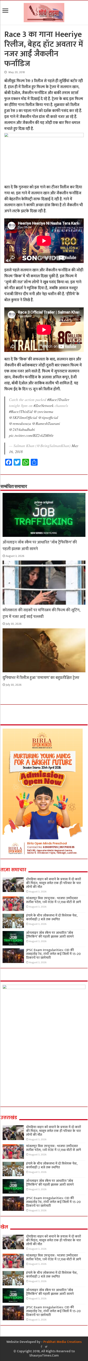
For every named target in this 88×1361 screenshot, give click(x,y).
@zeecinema (43, 411)
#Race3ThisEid (20, 411)
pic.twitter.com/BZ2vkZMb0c (31, 435)
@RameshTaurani (46, 423)
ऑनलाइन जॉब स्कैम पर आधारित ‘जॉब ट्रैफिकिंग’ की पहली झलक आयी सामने (50, 935)
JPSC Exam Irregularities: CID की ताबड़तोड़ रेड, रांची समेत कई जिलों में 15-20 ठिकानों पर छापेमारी (53, 954)
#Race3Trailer (58, 399)
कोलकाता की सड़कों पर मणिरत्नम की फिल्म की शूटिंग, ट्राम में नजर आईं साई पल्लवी (41, 613)
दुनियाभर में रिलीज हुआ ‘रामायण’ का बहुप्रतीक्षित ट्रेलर (41, 677)
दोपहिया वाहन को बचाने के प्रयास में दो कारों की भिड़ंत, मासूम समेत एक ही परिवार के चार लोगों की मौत (53, 883)
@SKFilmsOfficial (23, 417)
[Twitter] (46, 1346)
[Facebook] (41, 1346)
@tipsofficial (48, 417)
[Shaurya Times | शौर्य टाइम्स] (44, 12)
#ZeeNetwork (44, 405)
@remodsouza (20, 423)
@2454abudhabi (22, 429)
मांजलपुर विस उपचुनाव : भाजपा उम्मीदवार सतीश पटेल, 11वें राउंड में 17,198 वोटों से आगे (53, 900)
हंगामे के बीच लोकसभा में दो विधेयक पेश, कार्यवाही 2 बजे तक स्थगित (52, 917)
